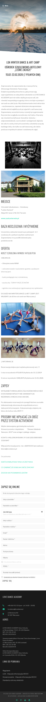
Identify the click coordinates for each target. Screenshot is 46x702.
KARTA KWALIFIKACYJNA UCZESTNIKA (17, 462)
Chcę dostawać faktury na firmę (12, 562)
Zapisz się (7, 581)
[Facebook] (21, 700)
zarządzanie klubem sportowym (27, 696)
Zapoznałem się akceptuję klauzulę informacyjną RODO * (19, 577)
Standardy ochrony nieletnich (13, 680)
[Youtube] (25, 700)
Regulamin (6, 671)
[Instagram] (17, 700)
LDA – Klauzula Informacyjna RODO (15, 674)
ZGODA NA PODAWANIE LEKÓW (14, 473)
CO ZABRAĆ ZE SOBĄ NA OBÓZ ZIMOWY (17, 467)
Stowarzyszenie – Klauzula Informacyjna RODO (19, 677)
